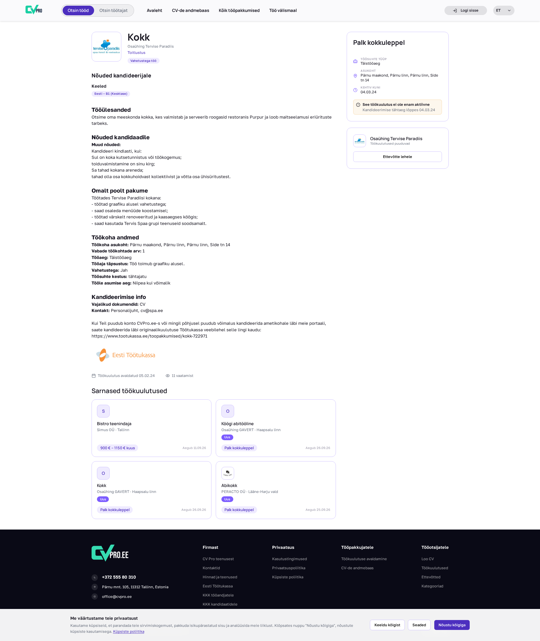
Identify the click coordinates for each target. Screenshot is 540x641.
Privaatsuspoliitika (288, 568)
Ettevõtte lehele (397, 156)
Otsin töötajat (113, 10)
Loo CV (428, 558)
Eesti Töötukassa (218, 586)
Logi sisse (469, 10)
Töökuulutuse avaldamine (364, 558)
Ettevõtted (431, 577)
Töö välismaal (283, 10)
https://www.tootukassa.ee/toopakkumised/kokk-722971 (149, 335)
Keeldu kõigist (387, 625)
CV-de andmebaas (190, 10)
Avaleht (154, 10)
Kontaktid (211, 568)
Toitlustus (136, 52)
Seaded (419, 625)
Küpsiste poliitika (128, 631)
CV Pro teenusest (218, 558)
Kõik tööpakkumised (239, 10)
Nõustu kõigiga (452, 625)
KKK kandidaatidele (220, 604)
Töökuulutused (435, 568)
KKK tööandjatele (218, 595)
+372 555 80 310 (119, 576)
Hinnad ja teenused (220, 577)
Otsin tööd (78, 10)
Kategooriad (432, 586)
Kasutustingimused (289, 558)
